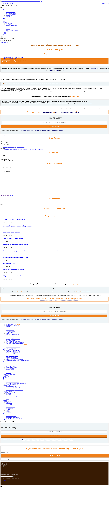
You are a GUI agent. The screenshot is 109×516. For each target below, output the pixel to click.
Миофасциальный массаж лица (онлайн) (15, 244)
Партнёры (8, 402)
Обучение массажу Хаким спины (13, 238)
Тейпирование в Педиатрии (12, 356)
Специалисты (8, 24)
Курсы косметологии (10, 366)
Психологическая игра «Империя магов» (14, 390)
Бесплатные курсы (7, 379)
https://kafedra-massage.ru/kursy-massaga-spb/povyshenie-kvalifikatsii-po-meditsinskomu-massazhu (23, 149)
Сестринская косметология (11, 336)
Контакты (5, 34)
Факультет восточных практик (12, 334)
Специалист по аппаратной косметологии (16, 344)
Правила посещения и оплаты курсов (14, 418)
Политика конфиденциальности (12, 417)
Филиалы (8, 29)
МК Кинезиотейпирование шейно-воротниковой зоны (17, 360)
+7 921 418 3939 (12, 3)
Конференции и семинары (8, 381)
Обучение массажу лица (11, 12)
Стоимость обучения (7, 412)
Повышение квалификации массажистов (14, 328)
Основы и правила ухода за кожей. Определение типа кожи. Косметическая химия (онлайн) (30, 251)
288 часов (72, 83)
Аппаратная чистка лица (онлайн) (13, 269)
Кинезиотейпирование (10, 331)
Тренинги (8, 370)
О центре (2, 466)
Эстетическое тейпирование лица (13, 351)
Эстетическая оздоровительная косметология (15, 337)
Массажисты (8, 393)
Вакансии (5, 400)
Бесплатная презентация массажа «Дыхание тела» (14, 212)
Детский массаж (9, 332)
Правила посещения (5, 472)
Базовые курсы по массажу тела (12, 325)
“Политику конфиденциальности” (30, 439)
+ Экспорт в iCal (12, 134)
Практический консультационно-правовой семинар (17, 383)
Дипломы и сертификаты (11, 416)
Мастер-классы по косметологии (13, 347)
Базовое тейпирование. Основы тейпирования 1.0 (17, 226)
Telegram (49, 70)
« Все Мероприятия (5, 42)
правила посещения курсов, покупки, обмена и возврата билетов (49, 130)
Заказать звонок (105, 3)
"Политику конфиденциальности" (26, 130)
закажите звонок (94, 68)
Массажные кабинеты (10, 407)
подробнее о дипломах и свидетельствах (83, 103)
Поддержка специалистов (11, 25)
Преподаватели (9, 23)
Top (1, 514)
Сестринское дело (7, 375)
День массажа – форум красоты (12, 382)
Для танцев (8, 411)
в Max (63, 70)
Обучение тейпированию (11, 14)
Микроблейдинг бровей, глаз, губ (13, 339)
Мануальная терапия (10, 330)
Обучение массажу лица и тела (11, 324)
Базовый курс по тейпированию (12, 350)
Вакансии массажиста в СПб (12, 396)
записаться (6, 61)
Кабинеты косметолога (10, 408)
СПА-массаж (8, 333)
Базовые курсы (9, 362)
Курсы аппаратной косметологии (10, 348)
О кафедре (5, 22)
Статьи (7, 27)
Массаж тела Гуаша (9, 263)
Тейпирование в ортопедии (11, 357)
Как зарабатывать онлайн (11, 386)
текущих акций (74, 96)
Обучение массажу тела (11, 10)
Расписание (5, 20)
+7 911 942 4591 (5, 3)
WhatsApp (56, 70)
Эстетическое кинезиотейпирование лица (15, 257)
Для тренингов (9, 409)
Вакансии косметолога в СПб (12, 397)
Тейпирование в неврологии (12, 358)
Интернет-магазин (8, 391)
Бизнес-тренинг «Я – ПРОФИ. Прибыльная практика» (17, 387)
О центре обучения (7, 401)
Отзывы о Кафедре (10, 404)
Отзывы (4, 32)
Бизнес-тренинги (9, 17)
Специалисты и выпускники (9, 392)
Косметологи (8, 394)
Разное (7, 371)
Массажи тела (11, 147)
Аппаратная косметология (11, 367)
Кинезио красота (6, 376)
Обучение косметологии (11, 13)
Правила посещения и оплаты (12, 30)
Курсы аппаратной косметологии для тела (15, 342)
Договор (7, 31)
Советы (7, 399)
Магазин (5, 33)
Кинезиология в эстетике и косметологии (15, 359)
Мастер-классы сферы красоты (9, 374)
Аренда (4, 21)
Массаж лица (8, 326)
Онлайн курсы (9, 15)
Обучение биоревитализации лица (13, 341)
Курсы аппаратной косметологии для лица (15, 343)
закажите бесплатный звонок (70, 112)
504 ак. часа (79, 83)
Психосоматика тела (10, 388)
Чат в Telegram (5, 480)
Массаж (2, 462)
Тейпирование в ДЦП (10, 353)
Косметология (4, 464)
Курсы (4, 9)
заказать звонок (4, 484)
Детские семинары (10, 369)
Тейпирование (4, 463)
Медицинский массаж (19, 147)
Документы (5, 413)
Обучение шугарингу (10, 345)
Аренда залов (6, 405)
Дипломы (8, 26)
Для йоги (8, 410)
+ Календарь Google (5, 134)
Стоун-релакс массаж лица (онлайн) (14, 219)
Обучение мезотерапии (11, 340)
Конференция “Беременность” (12, 384)
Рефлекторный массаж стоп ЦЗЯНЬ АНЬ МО (13, 57)
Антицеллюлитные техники (12, 327)
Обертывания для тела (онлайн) (12, 276)
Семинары (8, 16)
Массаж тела (8, 364)
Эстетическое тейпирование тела (13, 352)
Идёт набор (5, 147)
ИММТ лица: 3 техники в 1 (9, 58)
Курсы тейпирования (10, 368)
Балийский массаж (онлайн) (11, 232)
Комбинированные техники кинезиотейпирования (17, 354)
